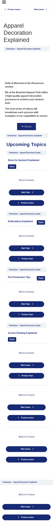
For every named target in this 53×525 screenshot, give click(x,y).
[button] (26, 126)
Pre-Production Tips (19, 277)
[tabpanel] (26, 256)
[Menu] (4, 2)
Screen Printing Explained (22, 333)
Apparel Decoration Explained (28, 49)
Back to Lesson (26, 180)
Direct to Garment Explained (23, 160)
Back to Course (26, 395)
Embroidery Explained (20, 221)
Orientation (10, 49)
